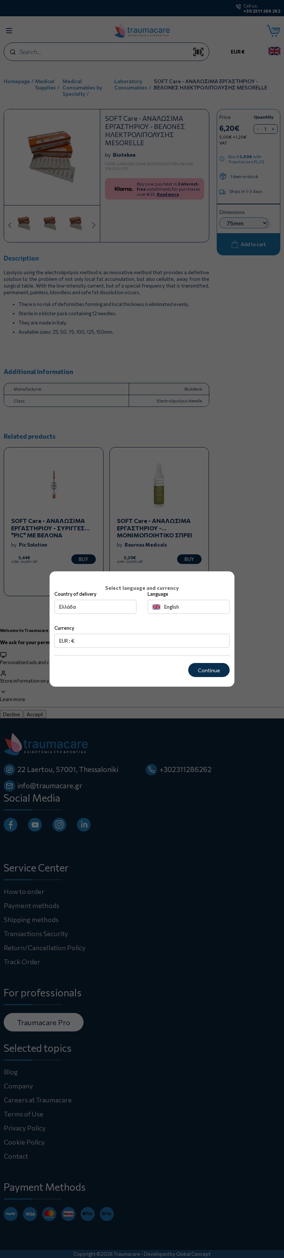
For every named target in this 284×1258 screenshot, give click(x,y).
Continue (209, 670)
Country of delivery (75, 594)
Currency (64, 628)
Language (158, 594)
